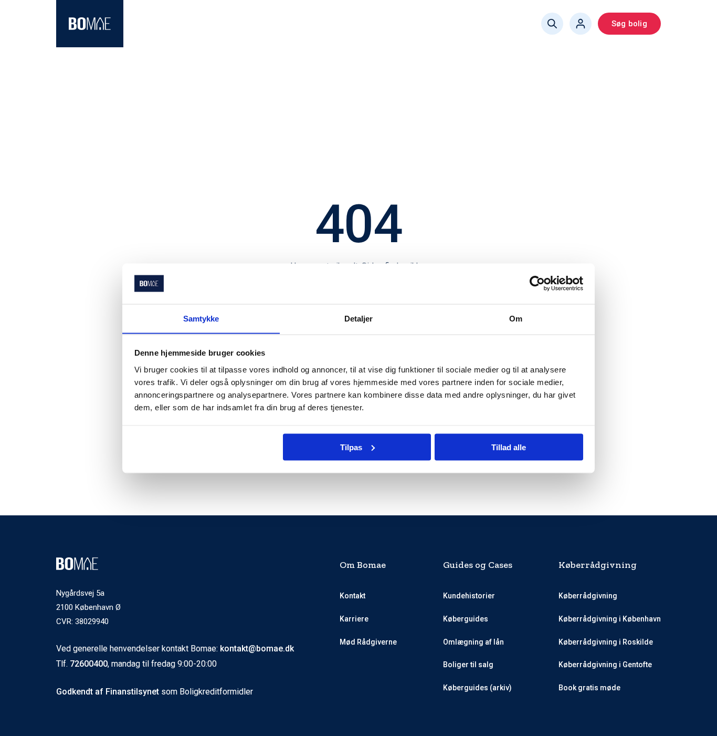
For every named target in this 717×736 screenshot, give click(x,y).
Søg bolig (629, 23)
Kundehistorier (469, 596)
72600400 (89, 664)
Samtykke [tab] (201, 318)
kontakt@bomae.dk (257, 649)
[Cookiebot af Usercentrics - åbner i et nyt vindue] (537, 284)
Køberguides (361, 23)
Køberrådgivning (174, 23)
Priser (316, 23)
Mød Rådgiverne (262, 23)
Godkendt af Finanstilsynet (107, 692)
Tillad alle (508, 446)
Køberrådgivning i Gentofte (605, 664)
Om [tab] (515, 318)
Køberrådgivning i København (609, 619)
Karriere (354, 619)
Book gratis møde (429, 23)
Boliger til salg (468, 664)
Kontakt (352, 596)
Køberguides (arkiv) (477, 687)
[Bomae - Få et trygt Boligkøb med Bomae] (89, 23)
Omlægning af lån (473, 642)
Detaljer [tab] (358, 318)
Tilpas (351, 446)
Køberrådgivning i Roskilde (605, 642)
